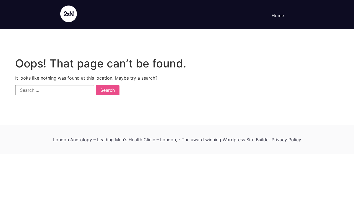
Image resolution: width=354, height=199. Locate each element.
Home (278, 15)
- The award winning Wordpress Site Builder (225, 139)
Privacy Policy (286, 139)
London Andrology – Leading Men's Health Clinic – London (114, 139)
